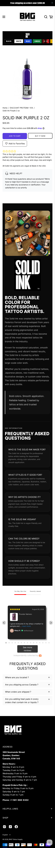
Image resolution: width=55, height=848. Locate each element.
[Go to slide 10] (33, 642)
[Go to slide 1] (6, 643)
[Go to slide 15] (49, 642)
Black (9, 41)
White (18, 41)
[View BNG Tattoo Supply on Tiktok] (10, 827)
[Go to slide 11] (36, 642)
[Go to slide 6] (21, 642)
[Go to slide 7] (24, 642)
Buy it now (40, 136)
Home (5, 108)
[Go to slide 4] (15, 642)
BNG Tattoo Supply (16, 839)
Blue (28, 41)
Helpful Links (10, 808)
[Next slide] (51, 623)
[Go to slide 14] (45, 642)
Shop (5, 817)
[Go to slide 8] (27, 642)
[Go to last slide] (4, 623)
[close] (52, 3)
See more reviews (27, 649)
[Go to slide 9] (30, 642)
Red (45, 41)
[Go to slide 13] (42, 642)
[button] (45, 17)
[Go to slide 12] (39, 642)
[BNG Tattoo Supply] (27, 16)
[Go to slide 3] (12, 642)
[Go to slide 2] (9, 642)
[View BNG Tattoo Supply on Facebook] (16, 827)
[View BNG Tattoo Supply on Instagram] (4, 827)
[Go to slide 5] (18, 642)
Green (37, 41)
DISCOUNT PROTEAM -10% (21, 108)
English (5, 835)
